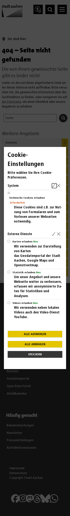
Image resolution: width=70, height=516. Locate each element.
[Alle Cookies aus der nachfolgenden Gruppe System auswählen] (54, 185)
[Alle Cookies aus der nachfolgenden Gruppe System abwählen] (59, 185)
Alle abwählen (35, 344)
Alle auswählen (35, 334)
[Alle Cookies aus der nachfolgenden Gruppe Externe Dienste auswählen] (54, 234)
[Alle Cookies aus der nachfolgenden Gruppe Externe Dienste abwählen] (59, 234)
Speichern (35, 354)
